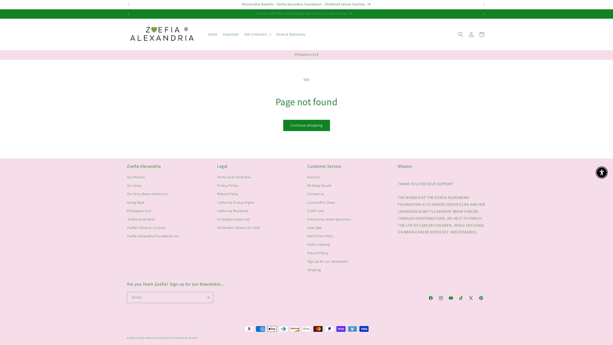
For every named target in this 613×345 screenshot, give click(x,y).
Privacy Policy (227, 185)
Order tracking (318, 244)
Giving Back (136, 202)
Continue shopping (306, 125)
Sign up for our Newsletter (328, 261)
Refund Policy (227, 194)
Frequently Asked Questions (329, 219)
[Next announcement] (484, 4)
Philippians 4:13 (139, 211)
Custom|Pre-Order (321, 202)
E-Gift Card (315, 211)
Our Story (134, 185)
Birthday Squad (319, 185)
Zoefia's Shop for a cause (146, 227)
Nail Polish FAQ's (320, 236)
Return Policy (317, 253)
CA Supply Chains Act (233, 219)
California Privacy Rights (236, 202)
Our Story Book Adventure (147, 194)
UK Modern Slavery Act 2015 (238, 227)
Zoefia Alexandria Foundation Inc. (153, 236)
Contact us (315, 194)
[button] (257, 34)
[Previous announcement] (128, 4)
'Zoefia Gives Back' (141, 219)
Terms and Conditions (234, 177)
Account (313, 177)
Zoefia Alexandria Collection (155, 337)
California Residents (232, 211)
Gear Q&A (314, 227)
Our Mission (136, 177)
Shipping (314, 270)
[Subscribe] (207, 297)
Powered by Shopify (185, 337)
